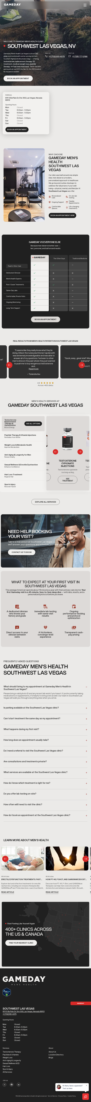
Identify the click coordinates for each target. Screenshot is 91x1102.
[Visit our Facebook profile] (11, 1084)
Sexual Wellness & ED (11, 1063)
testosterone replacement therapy (18, 61)
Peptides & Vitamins (11, 1055)
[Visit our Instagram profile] (4, 1084)
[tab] (23, 423)
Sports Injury (8, 1069)
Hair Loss (6, 1066)
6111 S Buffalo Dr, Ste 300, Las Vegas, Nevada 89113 (24, 1011)
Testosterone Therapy (12, 1052)
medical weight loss (21, 64)
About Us (52, 1052)
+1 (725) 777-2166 (79, 56)
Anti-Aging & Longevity (12, 1060)
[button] (85, 5)
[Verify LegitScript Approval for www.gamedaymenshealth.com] (24, 992)
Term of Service (52, 1096)
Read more (34, 369)
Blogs (51, 1057)
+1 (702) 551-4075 (57, 56)
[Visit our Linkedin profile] (18, 1084)
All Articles (5, 876)
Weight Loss (7, 1057)
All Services (7, 1072)
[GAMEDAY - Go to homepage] (24, 980)
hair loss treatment (21, 66)
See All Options (33, 423)
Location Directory (56, 1055)
